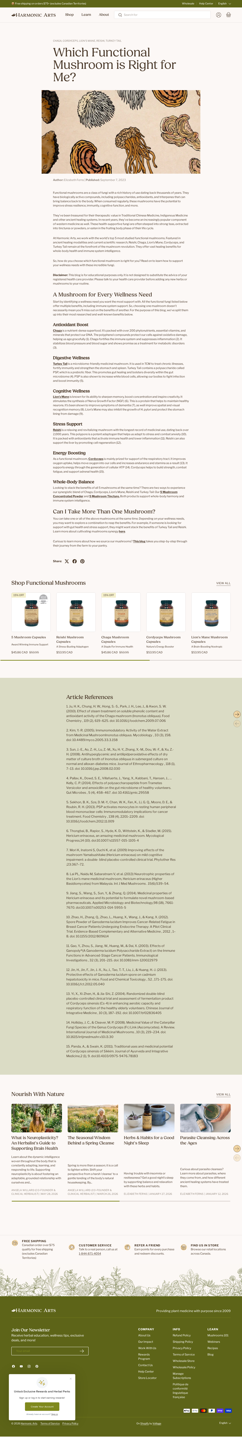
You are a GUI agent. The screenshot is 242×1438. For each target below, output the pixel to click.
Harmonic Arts (29, 1423)
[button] (228, 15)
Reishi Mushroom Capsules (70, 640)
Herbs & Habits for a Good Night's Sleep (149, 1140)
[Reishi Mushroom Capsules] (76, 612)
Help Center (206, 3)
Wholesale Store (184, 1361)
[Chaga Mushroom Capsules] (121, 612)
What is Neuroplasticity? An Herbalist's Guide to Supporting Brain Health (34, 1143)
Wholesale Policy (184, 1367)
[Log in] (219, 15)
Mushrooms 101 (217, 1335)
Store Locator (147, 1378)
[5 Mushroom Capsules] (31, 612)
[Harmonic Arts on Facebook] (13, 1366)
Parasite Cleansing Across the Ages (205, 1140)
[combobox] (162, 15)
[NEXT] (237, 714)
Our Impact (145, 1341)
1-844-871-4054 (90, 1253)
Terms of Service (184, 1354)
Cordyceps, (71, 40)
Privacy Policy (182, 1348)
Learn (86, 15)
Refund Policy (182, 1335)
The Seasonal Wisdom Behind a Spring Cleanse (91, 1140)
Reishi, (101, 40)
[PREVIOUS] (237, 723)
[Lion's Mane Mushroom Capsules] (211, 612)
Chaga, (58, 40)
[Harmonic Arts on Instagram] (29, 1366)
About (104, 15)
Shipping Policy (183, 1341)
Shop (69, 15)
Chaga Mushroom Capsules (115, 640)
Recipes (212, 1348)
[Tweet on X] (67, 561)
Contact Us (145, 1365)
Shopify (144, 1423)
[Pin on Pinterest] (82, 561)
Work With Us (147, 1348)
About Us (144, 1335)
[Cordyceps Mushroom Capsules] (166, 612)
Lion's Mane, (87, 40)
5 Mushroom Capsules (28, 637)
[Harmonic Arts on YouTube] (21, 1366)
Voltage (157, 1423)
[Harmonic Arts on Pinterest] (37, 1366)
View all (223, 583)
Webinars (213, 1341)
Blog (210, 1354)
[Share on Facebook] (74, 561)
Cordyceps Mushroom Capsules (163, 640)
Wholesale (188, 3)
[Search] (118, 15)
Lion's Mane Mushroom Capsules (209, 640)
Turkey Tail (114, 40)
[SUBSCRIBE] (82, 1351)
